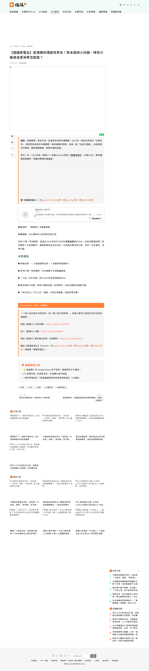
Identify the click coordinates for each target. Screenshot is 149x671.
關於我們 (106, 660)
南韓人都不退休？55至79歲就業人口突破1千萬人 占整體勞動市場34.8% (57, 532)
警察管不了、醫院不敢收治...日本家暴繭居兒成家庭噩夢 (24, 438)
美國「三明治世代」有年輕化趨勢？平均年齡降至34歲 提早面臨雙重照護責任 (24, 532)
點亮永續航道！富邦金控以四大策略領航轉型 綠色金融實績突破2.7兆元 (90, 438)
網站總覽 (115, 660)
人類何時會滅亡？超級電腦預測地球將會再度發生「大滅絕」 (52, 377)
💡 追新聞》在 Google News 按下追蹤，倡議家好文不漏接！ (52, 369)
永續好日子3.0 (28, 11)
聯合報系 (88, 660)
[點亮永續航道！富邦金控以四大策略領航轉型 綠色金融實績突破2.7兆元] (90, 424)
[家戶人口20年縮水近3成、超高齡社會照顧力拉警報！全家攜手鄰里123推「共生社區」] (25, 453)
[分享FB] (12, 136)
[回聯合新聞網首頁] (12, 5)
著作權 (70, 660)
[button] (138, 5)
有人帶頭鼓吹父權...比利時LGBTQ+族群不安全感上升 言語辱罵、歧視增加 (90, 503)
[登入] (135, 5)
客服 (46, 660)
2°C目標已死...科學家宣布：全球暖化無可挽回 (45, 373)
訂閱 (93, 656)
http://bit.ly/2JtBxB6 (52, 331)
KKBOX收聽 (87, 199)
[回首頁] (18, 5)
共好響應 (91, 11)
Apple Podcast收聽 (51, 199)
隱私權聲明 (78, 660)
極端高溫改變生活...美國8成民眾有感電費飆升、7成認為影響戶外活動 (57, 503)
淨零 (22, 387)
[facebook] (121, 5)
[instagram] (124, 5)
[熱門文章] (138, 570)
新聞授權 (54, 660)
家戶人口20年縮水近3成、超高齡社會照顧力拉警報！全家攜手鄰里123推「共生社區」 (24, 466)
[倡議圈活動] (138, 608)
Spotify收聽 (71, 199)
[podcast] (128, 5)
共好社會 (67, 11)
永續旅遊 (49, 387)
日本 (31, 387)
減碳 (39, 387)
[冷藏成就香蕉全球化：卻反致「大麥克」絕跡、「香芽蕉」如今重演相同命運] (57, 424)
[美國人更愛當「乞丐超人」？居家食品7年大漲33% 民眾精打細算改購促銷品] (90, 519)
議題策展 (103, 11)
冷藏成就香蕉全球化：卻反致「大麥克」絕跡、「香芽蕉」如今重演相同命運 (57, 438)
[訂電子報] (131, 5)
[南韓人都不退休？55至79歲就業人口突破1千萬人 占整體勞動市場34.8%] (57, 519)
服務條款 (64, 660)
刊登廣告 (34, 660)
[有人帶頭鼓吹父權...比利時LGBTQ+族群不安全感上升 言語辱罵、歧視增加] (90, 490)
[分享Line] (12, 142)
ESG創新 (43, 11)
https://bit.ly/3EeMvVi (71, 338)
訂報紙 (97, 660)
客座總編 (14, 11)
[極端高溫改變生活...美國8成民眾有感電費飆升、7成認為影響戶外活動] (57, 490)
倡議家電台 (61, 387)
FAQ (41, 660)
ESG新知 (55, 11)
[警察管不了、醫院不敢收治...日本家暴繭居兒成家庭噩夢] (25, 424)
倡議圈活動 (116, 11)
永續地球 (79, 11)
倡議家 (16, 46)
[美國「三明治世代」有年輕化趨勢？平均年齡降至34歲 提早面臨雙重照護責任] (25, 519)
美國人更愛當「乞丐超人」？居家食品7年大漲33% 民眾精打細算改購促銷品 (90, 532)
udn (11, 46)
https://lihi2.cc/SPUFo (57, 324)
